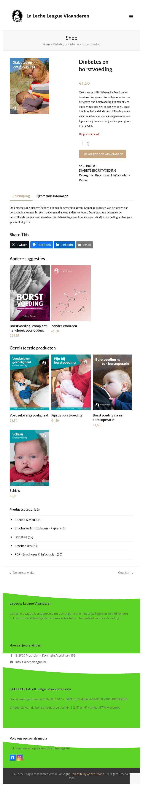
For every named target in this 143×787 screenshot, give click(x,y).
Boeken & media (26, 520)
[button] (131, 16)
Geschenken (23, 546)
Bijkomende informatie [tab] (51, 196)
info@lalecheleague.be (31, 662)
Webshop (59, 44)
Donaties (21, 537)
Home (46, 44)
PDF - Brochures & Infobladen (35, 554)
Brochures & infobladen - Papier (37, 528)
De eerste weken (23, 573)
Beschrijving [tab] (21, 196)
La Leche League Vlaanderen (57, 16)
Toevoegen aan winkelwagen (102, 154)
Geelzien (124, 573)
